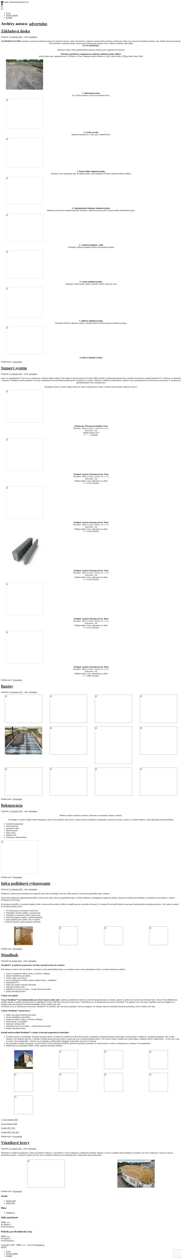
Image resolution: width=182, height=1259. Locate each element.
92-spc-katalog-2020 (9, 1124)
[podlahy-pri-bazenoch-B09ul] (68, 1091)
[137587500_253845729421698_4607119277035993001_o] (23, 945)
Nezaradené (17, 362)
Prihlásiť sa (10, 1213)
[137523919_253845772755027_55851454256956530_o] (113, 944)
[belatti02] (136, 1187)
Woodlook (9, 955)
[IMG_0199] (23, 795)
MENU (4, 1247)
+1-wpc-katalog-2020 (9, 1120)
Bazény (7, 686)
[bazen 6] (68, 754)
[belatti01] (46, 1187)
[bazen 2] (68, 722)
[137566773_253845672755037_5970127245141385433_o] (68, 944)
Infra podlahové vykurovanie (25, 883)
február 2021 (11, 1201)
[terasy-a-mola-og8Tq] (158, 1091)
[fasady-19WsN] (158, 1068)
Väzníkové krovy (15, 1142)
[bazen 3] (113, 722)
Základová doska (15, 31)
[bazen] (113, 763)
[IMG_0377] (68, 795)
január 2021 (10, 1203)
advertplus (38, 23)
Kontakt (9, 18)
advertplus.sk (39, 1245)
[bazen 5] (23, 754)
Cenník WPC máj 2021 (10, 1132)
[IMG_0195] (158, 754)
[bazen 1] (23, 722)
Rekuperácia (12, 805)
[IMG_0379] (113, 795)
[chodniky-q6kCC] (23, 1091)
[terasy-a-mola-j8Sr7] (113, 1091)
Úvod (8, 13)
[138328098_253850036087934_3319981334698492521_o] (158, 944)
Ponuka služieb (12, 15)
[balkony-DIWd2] (113, 1068)
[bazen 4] (158, 722)
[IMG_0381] (158, 795)
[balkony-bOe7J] (68, 1068)
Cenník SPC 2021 (8, 1128)
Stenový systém (14, 368)
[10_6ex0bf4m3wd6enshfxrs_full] (23, 1068)
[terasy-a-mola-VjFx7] (23, 1113)
